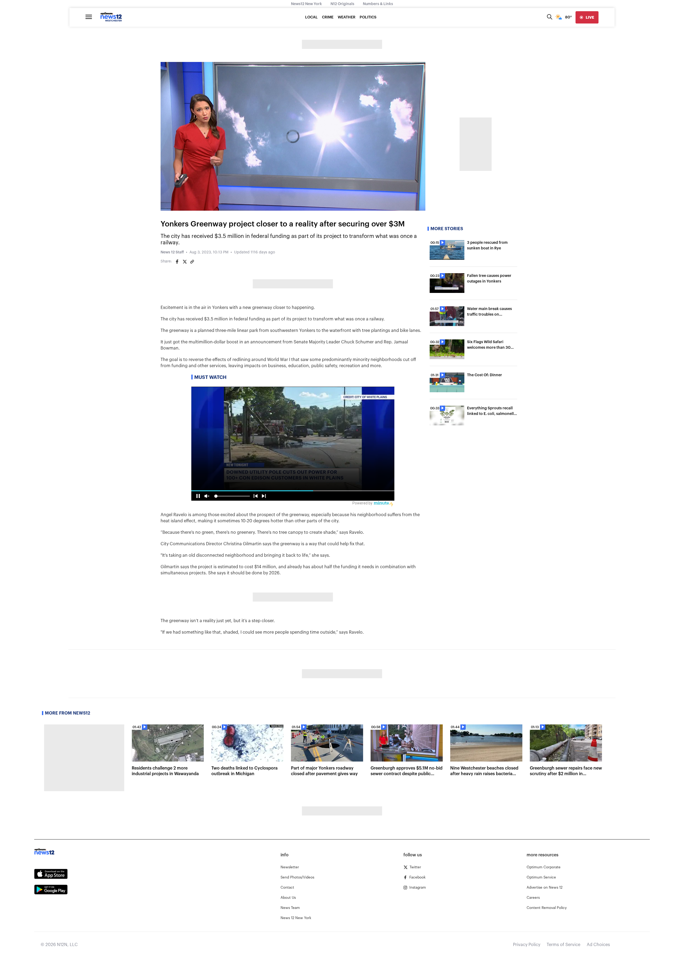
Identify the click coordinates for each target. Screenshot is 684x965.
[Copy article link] (192, 262)
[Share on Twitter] (184, 262)
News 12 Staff (172, 252)
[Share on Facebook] (177, 262)
